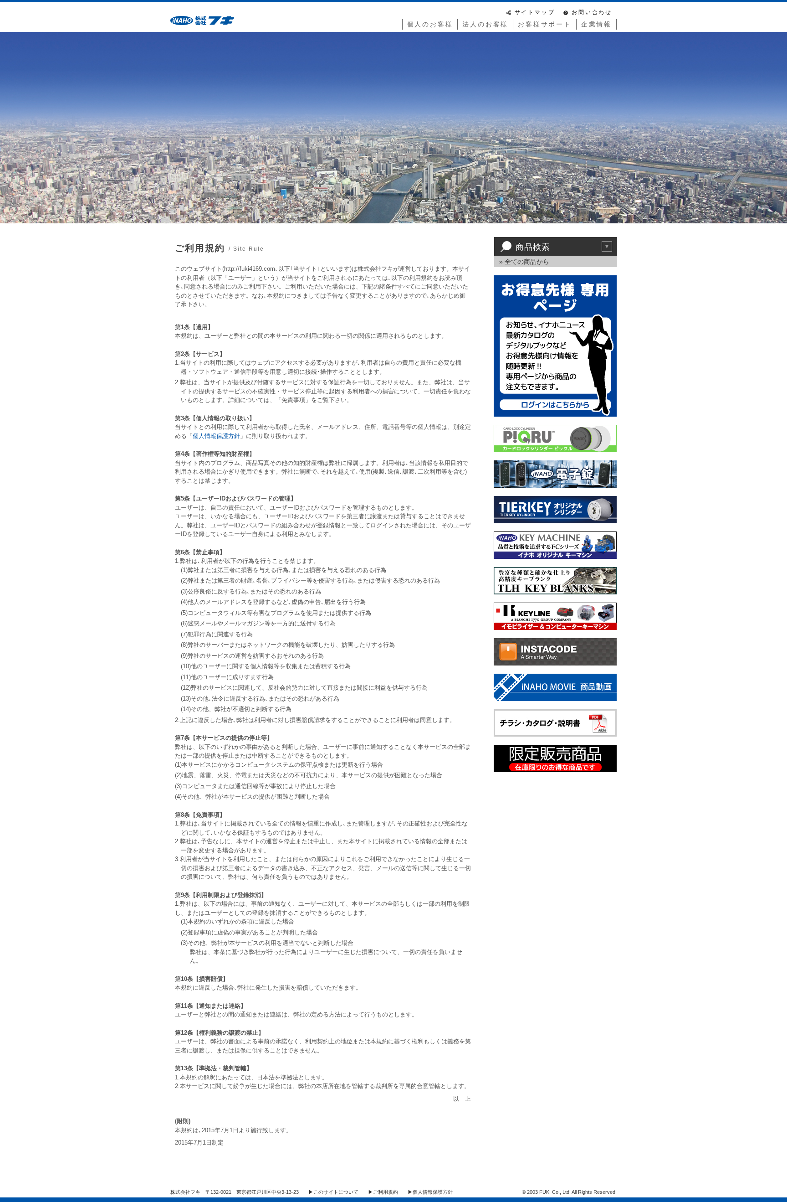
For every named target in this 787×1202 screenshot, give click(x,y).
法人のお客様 (485, 24)
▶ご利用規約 (383, 1192)
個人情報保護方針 (216, 436)
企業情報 (596, 24)
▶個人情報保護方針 (430, 1192)
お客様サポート (545, 24)
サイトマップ (535, 12)
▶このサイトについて (333, 1192)
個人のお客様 (430, 24)
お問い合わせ (592, 12)
